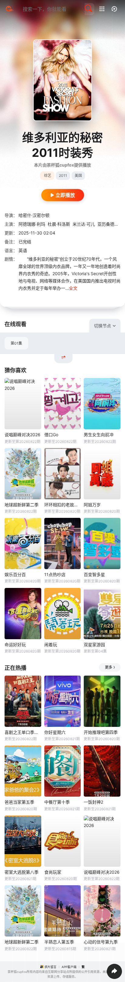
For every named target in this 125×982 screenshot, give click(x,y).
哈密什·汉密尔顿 (34, 215)
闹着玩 (50, 644)
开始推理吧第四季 (101, 732)
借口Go (51, 434)
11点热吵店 (55, 574)
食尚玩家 (52, 872)
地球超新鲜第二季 (22, 504)
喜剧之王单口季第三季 (23, 732)
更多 (108, 667)
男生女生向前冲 (98, 434)
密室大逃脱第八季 (22, 872)
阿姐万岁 (92, 504)
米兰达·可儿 (84, 224)
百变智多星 (94, 574)
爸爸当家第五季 (19, 802)
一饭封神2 (93, 802)
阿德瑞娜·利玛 (32, 224)
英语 (23, 250)
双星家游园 (94, 644)
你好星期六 (55, 732)
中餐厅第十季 (57, 802)
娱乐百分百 (15, 574)
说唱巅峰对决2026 (22, 434)
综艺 (47, 175)
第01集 (16, 343)
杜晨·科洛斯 (59, 224)
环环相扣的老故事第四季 (62, 504)
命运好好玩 (15, 644)
